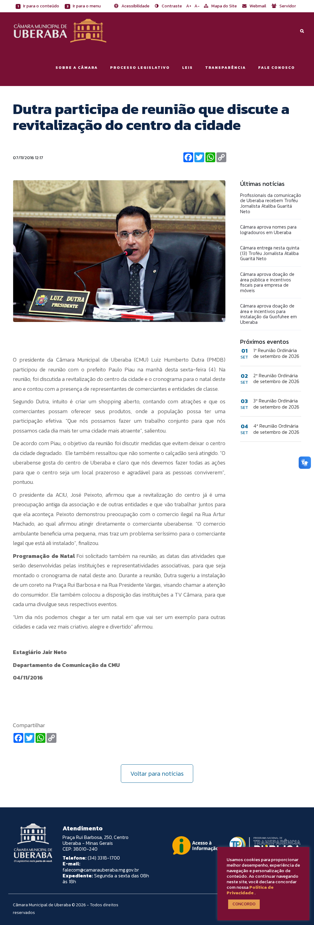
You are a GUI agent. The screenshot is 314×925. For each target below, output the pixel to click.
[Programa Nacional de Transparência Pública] (263, 845)
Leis (187, 67)
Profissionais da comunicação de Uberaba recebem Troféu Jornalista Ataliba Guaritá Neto (270, 203)
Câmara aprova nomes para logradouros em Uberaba (268, 229)
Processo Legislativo (140, 67)
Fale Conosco (276, 67)
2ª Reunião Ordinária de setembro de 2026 (276, 378)
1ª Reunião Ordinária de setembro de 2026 (276, 353)
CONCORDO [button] (243, 904)
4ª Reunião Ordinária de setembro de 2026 (276, 429)
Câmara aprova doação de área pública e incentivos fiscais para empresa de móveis (267, 282)
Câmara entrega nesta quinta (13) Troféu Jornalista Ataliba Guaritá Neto (269, 253)
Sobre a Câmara (77, 67)
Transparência (225, 67)
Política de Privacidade (250, 890)
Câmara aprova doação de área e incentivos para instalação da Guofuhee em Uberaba (268, 314)
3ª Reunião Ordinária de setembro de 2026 (276, 403)
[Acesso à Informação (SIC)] (195, 845)
